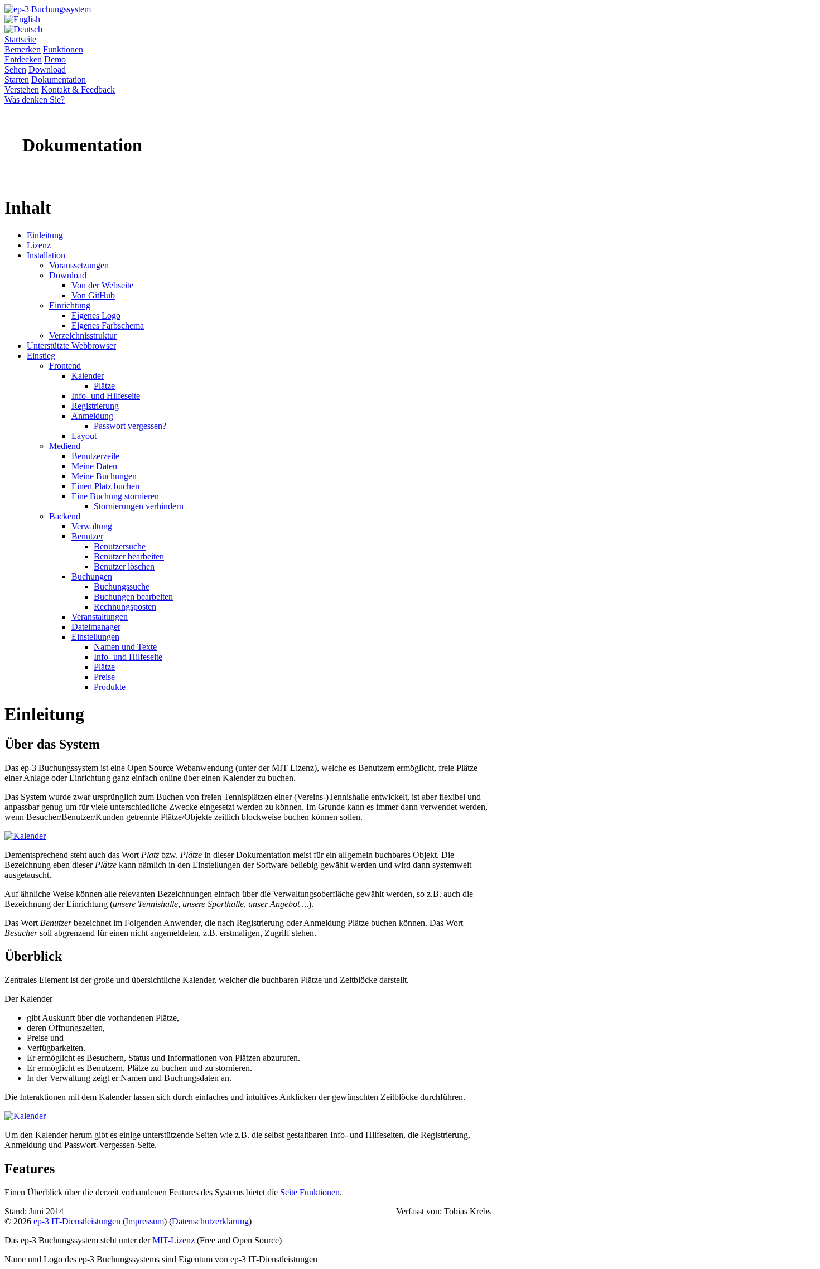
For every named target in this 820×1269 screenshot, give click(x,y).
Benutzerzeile (95, 456)
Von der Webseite (102, 285)
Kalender (87, 375)
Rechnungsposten (125, 606)
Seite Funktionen (310, 1192)
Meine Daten (94, 466)
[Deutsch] (23, 29)
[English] (22, 19)
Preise (104, 677)
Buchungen (91, 576)
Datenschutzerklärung (210, 1221)
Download (67, 275)
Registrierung (95, 406)
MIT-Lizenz (173, 1240)
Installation (46, 255)
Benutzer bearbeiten (129, 556)
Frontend (65, 365)
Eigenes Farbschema (107, 325)
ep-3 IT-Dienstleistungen (76, 1221)
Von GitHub (93, 295)
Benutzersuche (120, 546)
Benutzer (87, 536)
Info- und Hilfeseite (105, 396)
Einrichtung (69, 305)
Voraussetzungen (79, 265)
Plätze (104, 385)
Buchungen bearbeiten (133, 596)
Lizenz (39, 245)
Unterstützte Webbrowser (71, 345)
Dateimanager (95, 626)
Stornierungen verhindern (139, 506)
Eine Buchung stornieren (115, 496)
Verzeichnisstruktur (83, 335)
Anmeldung (92, 416)
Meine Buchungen (104, 476)
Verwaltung (91, 526)
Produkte (110, 687)
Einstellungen (95, 636)
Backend (64, 516)
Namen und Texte (125, 647)
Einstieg (41, 355)
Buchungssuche (121, 586)
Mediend (64, 446)
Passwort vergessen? (130, 426)
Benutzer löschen (124, 566)
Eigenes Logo (95, 315)
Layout (84, 436)
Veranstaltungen (99, 616)
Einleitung (45, 235)
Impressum (145, 1221)
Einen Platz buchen (105, 486)
